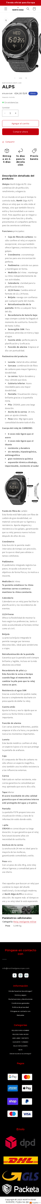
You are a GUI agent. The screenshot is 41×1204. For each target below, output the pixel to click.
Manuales (20, 1015)
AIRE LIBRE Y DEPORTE (20, 1038)
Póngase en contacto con (20, 1011)
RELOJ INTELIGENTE (20, 1046)
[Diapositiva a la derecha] (26, 78)
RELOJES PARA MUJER (21, 1034)
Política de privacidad (20, 1007)
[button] (6, 9)
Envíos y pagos (20, 995)
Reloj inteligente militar (24, 921)
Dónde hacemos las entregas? (20, 991)
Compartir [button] (10, 141)
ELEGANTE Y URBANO (20, 1042)
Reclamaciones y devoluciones (20, 999)
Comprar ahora (20, 131)
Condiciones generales (20, 1003)
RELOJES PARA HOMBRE (20, 1030)
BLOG (21, 1050)
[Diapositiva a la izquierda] (14, 78)
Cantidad (6, 107)
